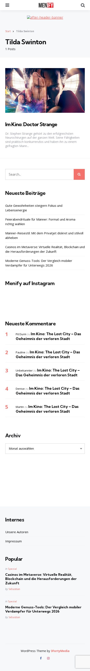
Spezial (12, 568)
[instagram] (48, 658)
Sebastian (14, 589)
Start (8, 31)
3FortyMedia (60, 651)
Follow (46, 304)
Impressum (13, 541)
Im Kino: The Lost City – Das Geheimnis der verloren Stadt (48, 336)
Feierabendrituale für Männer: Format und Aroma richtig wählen (40, 221)
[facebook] (41, 658)
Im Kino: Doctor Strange (31, 124)
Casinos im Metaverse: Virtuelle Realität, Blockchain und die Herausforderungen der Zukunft (45, 249)
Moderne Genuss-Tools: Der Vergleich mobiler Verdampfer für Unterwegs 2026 (38, 263)
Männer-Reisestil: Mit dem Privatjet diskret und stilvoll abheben (44, 235)
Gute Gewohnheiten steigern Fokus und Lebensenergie (33, 207)
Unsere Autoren (16, 532)
